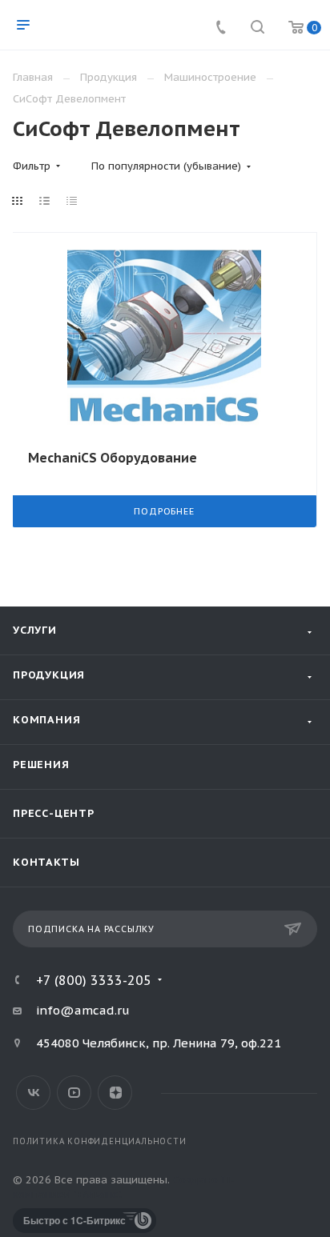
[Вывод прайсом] (72, 201)
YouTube (74, 1092)
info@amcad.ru (83, 1010)
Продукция (49, 675)
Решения (41, 764)
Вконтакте (33, 1092)
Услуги (35, 630)
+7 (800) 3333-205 (93, 980)
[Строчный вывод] (45, 201)
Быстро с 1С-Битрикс (74, 1220)
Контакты (46, 862)
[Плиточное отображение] (18, 201)
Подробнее (164, 511)
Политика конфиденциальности (100, 1141)
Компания (46, 720)
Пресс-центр (54, 813)
